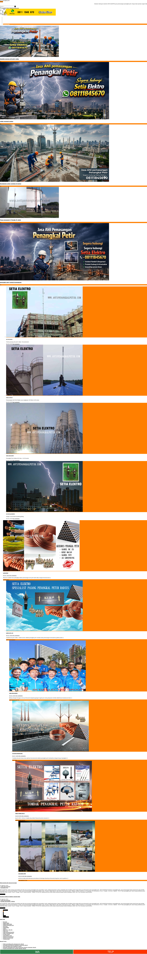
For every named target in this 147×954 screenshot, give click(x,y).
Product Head (6, 934)
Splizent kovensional (8, 937)
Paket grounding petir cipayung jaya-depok (8, 882)
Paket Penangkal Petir (8, 18)
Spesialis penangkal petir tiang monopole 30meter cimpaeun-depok (19, 947)
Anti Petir (5, 926)
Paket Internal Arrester (8, 19)
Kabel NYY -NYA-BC (7, 929)
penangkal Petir (4, 887)
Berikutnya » (6, 917)
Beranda (5, 17)
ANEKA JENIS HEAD (7, 924)
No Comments (16, 344)
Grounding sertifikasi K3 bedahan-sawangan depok (10, 896)
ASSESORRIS (6, 927)
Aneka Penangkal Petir (8, 925)
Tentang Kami (6, 24)
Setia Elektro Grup (7, 935)
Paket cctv (5, 20)
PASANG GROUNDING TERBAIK (8, 901)
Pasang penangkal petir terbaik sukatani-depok (14, 948)
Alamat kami (6, 23)
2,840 (4, 915)
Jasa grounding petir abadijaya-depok (12, 946)
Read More (2, 894)
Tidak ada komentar (5, 886)
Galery (4, 21)
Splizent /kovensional (8, 936)
